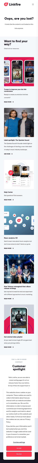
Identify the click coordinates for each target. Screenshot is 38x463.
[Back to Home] (12, 5)
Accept (19, 448)
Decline (19, 454)
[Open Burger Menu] (33, 4)
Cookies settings (19, 442)
